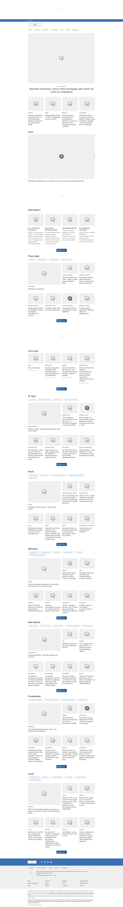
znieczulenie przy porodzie (59, 475)
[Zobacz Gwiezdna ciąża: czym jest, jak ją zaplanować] (53, 298)
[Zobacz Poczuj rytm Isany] (36, 358)
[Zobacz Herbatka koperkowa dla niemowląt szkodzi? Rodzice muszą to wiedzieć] (87, 563)
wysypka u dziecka (34, 552)
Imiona (47, 112)
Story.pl (81, 885)
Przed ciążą (31, 286)
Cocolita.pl (65, 885)
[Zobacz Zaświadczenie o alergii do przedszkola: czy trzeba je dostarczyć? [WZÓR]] (70, 708)
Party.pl (47, 883)
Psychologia (82, 715)
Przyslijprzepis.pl (83, 883)
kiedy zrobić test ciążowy (71, 399)
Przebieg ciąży (66, 415)
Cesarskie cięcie (83, 493)
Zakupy (81, 673)
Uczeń (63, 795)
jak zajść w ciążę (42, 259)
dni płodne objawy (54, 259)
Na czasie (30, 20)
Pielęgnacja (65, 602)
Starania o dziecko (67, 275)
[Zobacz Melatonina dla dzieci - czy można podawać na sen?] (70, 634)
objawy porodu (33, 477)
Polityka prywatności (41, 867)
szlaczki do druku (83, 699)
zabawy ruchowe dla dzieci (52, 699)
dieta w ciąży (58, 399)
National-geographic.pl (33, 883)
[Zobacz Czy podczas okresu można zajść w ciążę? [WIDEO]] (70, 298)
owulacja (32, 259)
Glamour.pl (47, 881)
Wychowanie (31, 673)
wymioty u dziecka (45, 625)
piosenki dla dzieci (87, 625)
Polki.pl (64, 883)
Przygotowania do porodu (69, 493)
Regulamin (31, 867)
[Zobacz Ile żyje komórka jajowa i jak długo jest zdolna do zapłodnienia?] (87, 298)
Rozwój (30, 581)
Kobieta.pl (65, 881)
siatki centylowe (33, 625)
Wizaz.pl (47, 885)
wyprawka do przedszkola (68, 699)
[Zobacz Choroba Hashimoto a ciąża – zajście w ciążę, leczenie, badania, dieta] (70, 268)
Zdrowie (47, 602)
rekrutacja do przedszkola (36, 699)
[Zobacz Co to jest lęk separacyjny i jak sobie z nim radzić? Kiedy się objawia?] (44, 714)
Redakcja (57, 867)
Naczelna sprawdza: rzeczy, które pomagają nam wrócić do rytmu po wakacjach (61, 90)
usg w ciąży (32, 399)
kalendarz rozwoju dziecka (73, 625)
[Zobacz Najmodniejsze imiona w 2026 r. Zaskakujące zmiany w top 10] (53, 104)
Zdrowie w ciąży (32, 426)
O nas (50, 867)
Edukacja (30, 112)
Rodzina (64, 365)
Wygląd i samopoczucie (85, 447)
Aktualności (82, 112)
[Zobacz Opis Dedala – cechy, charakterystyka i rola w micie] (70, 822)
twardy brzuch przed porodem (76, 475)
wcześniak (57, 552)
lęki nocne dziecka (58, 625)
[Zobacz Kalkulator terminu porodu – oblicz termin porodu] (44, 492)
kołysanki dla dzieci (68, 552)
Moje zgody (64, 867)
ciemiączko (79, 552)
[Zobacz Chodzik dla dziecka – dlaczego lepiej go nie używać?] (44, 640)
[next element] (94, 112)
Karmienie (30, 602)
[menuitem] (30, 30)
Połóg (29, 525)
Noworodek (82, 602)
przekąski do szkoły (57, 777)
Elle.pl (29, 881)
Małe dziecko (48, 365)
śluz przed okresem (66, 259)
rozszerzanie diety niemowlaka (37, 555)
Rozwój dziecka (83, 365)
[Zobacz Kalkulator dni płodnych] (44, 274)
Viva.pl (29, 885)
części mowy (46, 777)
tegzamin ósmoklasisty (35, 780)
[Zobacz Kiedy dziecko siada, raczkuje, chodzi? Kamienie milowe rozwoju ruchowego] (70, 563)
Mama (29, 365)
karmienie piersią (46, 552)
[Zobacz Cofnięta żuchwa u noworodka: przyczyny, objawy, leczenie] (87, 596)
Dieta (80, 570)
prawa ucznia (69, 777)
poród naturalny (33, 475)
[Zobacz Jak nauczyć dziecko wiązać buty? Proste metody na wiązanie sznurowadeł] (87, 708)
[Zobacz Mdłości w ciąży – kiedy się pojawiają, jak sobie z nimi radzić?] (44, 414)
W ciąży (30, 504)
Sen (63, 641)
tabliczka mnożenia (34, 777)
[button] (61, 250)
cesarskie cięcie (45, 475)
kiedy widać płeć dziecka (45, 399)
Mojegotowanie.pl (84, 881)
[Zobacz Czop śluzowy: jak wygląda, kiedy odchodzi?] (87, 518)
